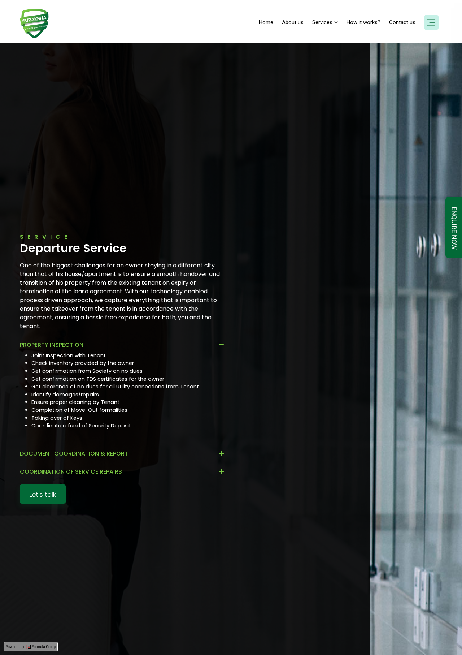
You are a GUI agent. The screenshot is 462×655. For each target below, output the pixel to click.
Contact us (402, 22)
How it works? (363, 22)
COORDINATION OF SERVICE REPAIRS (71, 471)
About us (293, 22)
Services (322, 22)
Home (266, 22)
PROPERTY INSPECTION (51, 344)
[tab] (123, 344)
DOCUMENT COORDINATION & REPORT (74, 453)
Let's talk (42, 494)
